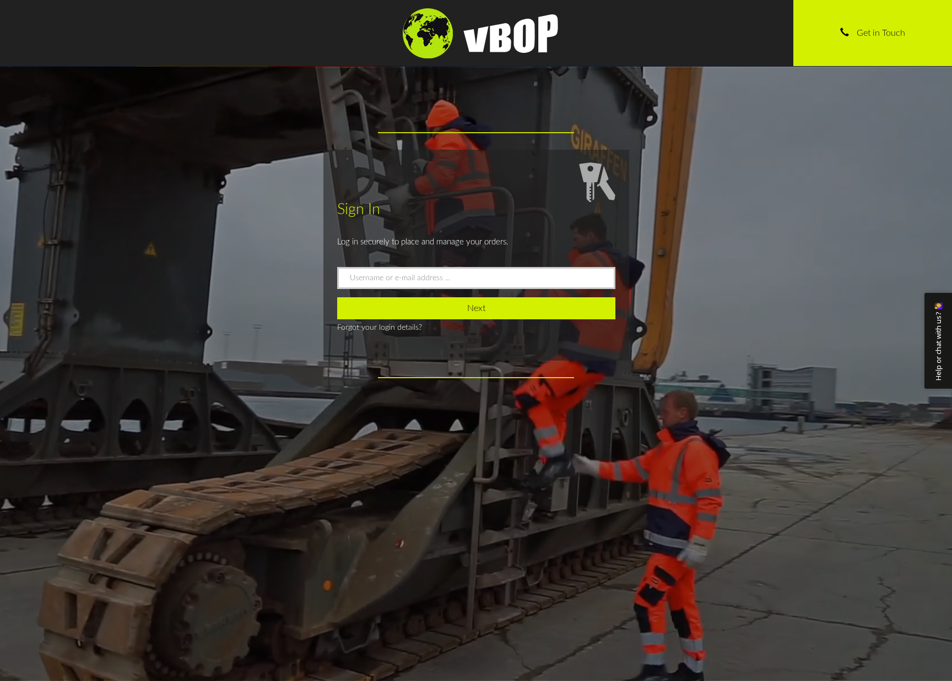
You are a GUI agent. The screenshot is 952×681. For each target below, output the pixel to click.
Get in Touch (879, 33)
